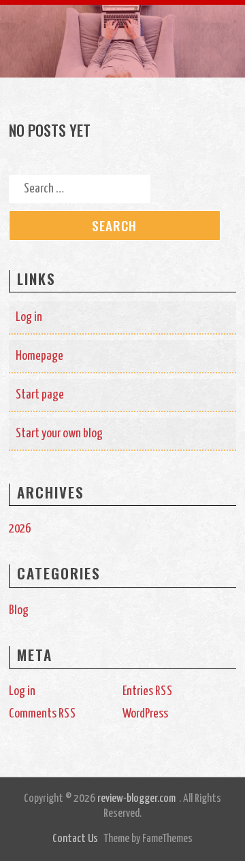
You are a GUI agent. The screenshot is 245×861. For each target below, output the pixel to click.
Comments (42, 713)
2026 (20, 528)
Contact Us (75, 839)
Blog (19, 610)
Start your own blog (59, 433)
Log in (29, 317)
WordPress (145, 713)
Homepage (39, 356)
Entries (147, 691)
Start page (40, 394)
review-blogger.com (136, 799)
